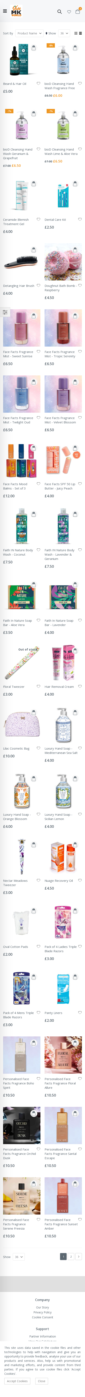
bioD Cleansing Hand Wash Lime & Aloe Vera (61, 151)
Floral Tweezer (14, 686)
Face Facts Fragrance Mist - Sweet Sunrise (18, 354)
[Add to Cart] (33, 47)
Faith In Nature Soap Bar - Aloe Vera (17, 622)
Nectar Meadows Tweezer (15, 882)
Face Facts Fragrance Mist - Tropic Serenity (60, 354)
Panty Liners (53, 1013)
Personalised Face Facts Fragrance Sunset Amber (61, 1224)
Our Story (42, 1307)
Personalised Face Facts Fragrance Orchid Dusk (19, 1153)
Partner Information (42, 1336)
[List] (80, 33)
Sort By (8, 33)
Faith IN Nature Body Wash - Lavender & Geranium (59, 554)
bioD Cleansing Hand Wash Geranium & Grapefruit (17, 153)
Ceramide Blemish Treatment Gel (16, 221)
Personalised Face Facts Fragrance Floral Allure (60, 1083)
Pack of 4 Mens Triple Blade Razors (18, 1015)
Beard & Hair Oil (14, 84)
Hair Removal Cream (59, 686)
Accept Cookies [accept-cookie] (17, 1381)
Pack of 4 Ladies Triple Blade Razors (61, 949)
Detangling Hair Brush (18, 286)
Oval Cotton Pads (15, 947)
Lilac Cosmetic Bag (16, 748)
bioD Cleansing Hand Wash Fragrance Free (60, 86)
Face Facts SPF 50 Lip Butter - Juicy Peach (60, 486)
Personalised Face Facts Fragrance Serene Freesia (16, 1224)
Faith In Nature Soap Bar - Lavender (59, 622)
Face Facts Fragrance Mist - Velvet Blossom (60, 420)
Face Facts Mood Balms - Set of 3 (15, 486)
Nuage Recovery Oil (59, 880)
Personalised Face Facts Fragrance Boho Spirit (18, 1083)
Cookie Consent (42, 1317)
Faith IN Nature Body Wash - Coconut (18, 552)
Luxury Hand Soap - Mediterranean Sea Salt (61, 750)
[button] (69, 11)
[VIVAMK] (16, 11)
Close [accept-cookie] (41, 1381)
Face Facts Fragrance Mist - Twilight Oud (18, 420)
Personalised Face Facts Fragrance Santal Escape (61, 1153)
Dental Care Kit (55, 219)
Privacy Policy (42, 1312)
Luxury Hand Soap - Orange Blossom (17, 816)
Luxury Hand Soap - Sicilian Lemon (58, 816)
